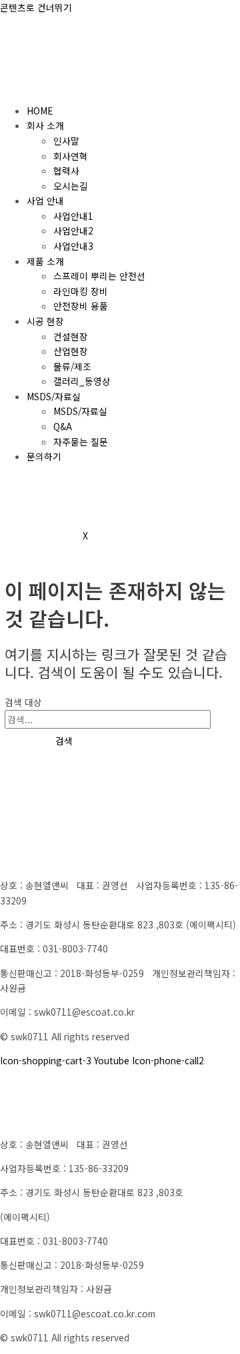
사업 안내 (45, 200)
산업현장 (70, 351)
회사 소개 (45, 125)
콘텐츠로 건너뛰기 (36, 7)
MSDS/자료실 (54, 396)
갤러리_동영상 (82, 381)
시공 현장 (45, 321)
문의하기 (44, 456)
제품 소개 (45, 261)
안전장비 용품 (80, 305)
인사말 (66, 140)
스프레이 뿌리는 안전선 (99, 275)
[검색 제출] (21, 741)
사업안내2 (73, 230)
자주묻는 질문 (80, 441)
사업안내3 (73, 245)
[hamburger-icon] (16, 86)
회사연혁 (70, 156)
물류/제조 (72, 366)
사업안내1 (73, 215)
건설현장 (70, 336)
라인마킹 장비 (80, 291)
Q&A (62, 426)
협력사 (66, 170)
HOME (40, 110)
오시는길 (70, 185)
